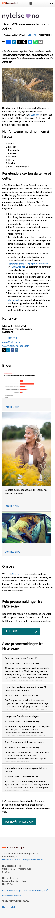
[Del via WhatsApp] (35, 42)
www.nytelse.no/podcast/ (15, 346)
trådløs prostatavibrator (36, 263)
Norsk (5, 907)
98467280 (12, 338)
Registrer (11, 631)
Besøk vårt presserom (19, 821)
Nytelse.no (31, 35)
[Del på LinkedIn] (14, 42)
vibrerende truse (16, 263)
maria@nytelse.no (11, 342)
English (12, 907)
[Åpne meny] (31, 3)
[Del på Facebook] (8, 42)
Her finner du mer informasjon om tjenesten (22, 859)
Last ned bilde (12, 407)
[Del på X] (19, 42)
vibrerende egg (18, 267)
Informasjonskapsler (11, 895)
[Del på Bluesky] (30, 42)
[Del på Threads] (24, 42)
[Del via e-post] (40, 42)
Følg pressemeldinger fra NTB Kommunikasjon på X (26, 890)
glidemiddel (14, 300)
